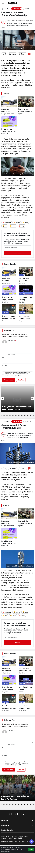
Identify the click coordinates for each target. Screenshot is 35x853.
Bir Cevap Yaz (9, 330)
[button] (21, 8)
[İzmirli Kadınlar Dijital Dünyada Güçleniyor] (26, 313)
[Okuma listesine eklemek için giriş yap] (29, 54)
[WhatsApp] (17, 814)
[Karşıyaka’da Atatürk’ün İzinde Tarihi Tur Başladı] (17, 788)
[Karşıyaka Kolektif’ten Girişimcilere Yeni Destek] (9, 105)
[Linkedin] (23, 814)
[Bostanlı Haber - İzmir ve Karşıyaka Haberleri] (12, 3)
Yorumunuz (12, 340)
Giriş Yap (21, 380)
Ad (3, 357)
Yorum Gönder (8, 380)
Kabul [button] (31, 849)
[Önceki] (2, 398)
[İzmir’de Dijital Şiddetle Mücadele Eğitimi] (26, 105)
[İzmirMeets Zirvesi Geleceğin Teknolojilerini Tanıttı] (26, 294)
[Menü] (3, 3)
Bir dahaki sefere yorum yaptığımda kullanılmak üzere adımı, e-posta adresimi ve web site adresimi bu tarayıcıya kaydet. (17, 373)
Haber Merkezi (12, 21)
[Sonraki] (32, 398)
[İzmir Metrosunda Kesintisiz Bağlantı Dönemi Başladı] (9, 313)
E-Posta (5, 365)
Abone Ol (17, 253)
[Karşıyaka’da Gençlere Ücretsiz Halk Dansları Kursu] (17, 399)
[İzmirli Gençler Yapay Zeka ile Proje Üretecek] (9, 125)
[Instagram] (11, 814)
